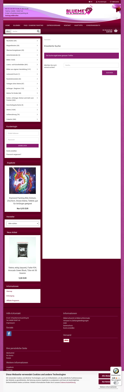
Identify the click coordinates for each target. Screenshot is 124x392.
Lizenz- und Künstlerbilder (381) (17, 64)
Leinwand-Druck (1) (13, 74)
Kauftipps (78, 25)
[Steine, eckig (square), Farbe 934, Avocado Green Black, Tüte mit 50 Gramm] (22, 250)
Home (7, 25)
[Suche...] (38, 31)
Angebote (10, 367)
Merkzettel (115, 2)
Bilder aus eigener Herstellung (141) (18, 69)
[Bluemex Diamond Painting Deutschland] (79, 13)
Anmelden (22, 146)
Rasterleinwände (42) (13, 79)
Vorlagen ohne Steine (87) (15, 84)
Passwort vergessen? (13, 154)
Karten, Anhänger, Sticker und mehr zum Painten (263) (20, 99)
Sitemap (9, 291)
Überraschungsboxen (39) (15, 50)
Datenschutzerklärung (67, 382)
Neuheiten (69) (11, 41)
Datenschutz (68, 326)
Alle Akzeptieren (108, 376)
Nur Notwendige (108, 382)
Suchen (109, 73)
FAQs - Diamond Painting (33, 25)
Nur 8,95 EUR (22, 208)
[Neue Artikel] (38, 232)
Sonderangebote (93, 25)
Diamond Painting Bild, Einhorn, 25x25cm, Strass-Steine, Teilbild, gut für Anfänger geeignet (22, 201)
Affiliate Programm (12, 300)
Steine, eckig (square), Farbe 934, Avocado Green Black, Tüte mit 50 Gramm (22, 270)
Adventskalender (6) (13, 55)
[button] (90, 2)
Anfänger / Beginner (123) (15, 88)
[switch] (116, 382)
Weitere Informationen (108, 387)
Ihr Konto (9, 355)
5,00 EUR (23, 278)
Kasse (8, 358)
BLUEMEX (16, 25)
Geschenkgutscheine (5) (14, 105)
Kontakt (67, 25)
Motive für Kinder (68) (13, 93)
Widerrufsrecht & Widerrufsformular (76, 318)
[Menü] (120, 368)
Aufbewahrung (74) (13, 114)
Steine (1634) (11, 110)
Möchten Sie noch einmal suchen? (50, 66)
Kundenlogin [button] (101, 2)
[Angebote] (38, 163)
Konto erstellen (11, 151)
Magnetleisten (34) (12, 45)
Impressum (10, 323)
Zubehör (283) (11, 119)
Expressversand (53, 25)
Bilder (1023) (10, 60)
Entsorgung (10, 296)
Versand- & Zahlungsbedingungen (76, 321)
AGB (65, 323)
